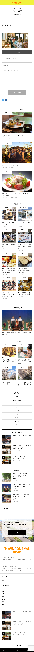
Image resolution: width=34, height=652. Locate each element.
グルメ (17, 411)
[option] (17, 322)
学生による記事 (17, 400)
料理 (17, 397)
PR (17, 404)
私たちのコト (16, 15)
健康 (3, 580)
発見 (17, 424)
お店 (17, 414)
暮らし (17, 421)
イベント (17, 418)
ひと (17, 407)
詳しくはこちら (17, 533)
